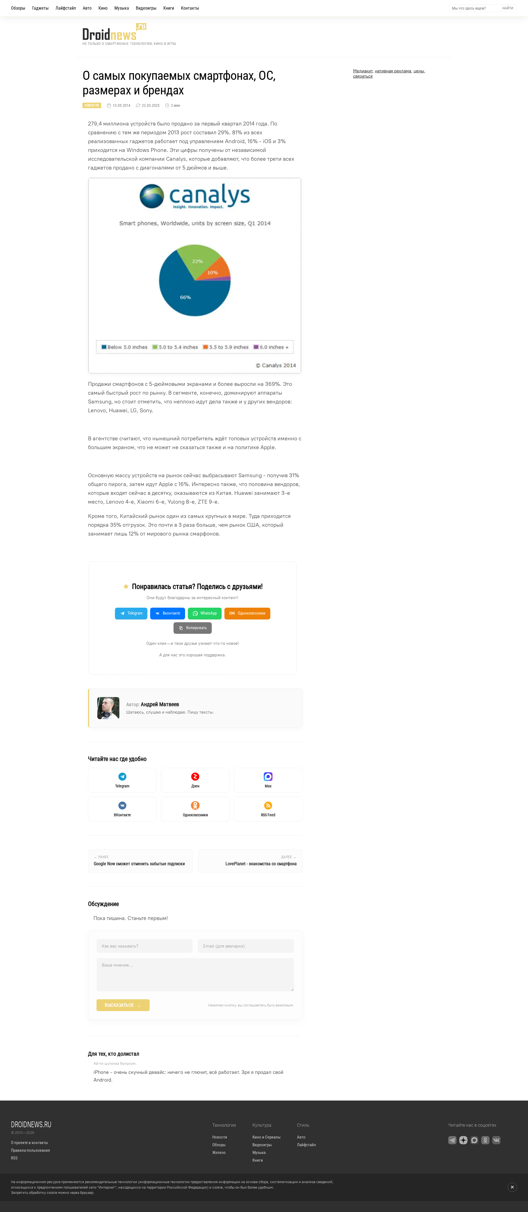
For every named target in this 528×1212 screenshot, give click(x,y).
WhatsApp (208, 613)
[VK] (496, 1140)
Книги (168, 8)
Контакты (190, 8)
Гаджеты (40, 8)
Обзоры (18, 8)
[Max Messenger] (474, 1140)
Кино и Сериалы (266, 1137)
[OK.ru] (485, 1140)
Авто (87, 8)
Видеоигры (146, 8)
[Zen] (463, 1140)
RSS (14, 1158)
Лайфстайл (66, 8)
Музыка (121, 8)
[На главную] (129, 31)
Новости (92, 105)
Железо (219, 1152)
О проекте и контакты (29, 1142)
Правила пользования (30, 1150)
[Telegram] (452, 1140)
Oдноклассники (247, 613)
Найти (507, 8)
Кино (103, 8)
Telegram (135, 613)
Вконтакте (171, 613)
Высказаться (123, 1005)
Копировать (196, 627)
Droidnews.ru (31, 1124)
